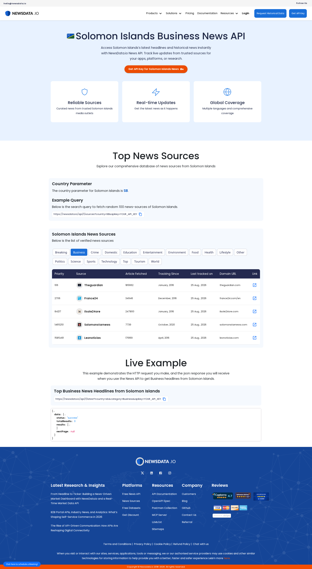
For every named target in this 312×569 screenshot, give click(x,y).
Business (79, 252)
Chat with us (201, 544)
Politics (60, 261)
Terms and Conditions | (118, 544)
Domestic (111, 252)
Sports (91, 261)
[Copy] (140, 214)
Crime (95, 252)
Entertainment (152, 252)
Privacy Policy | (143, 544)
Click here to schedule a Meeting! (22, 564)
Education (130, 252)
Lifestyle (225, 252)
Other (240, 252)
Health (209, 252)
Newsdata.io (146, 566)
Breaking (61, 252)
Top (125, 261)
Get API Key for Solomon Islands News (153, 69)
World (155, 261)
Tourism (139, 261)
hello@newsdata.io (15, 3)
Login (245, 13)
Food (195, 252)
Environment (177, 252)
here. (227, 558)
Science (76, 261)
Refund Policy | (182, 544)
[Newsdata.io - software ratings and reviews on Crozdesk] (263, 497)
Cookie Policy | (163, 544)
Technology (109, 261)
